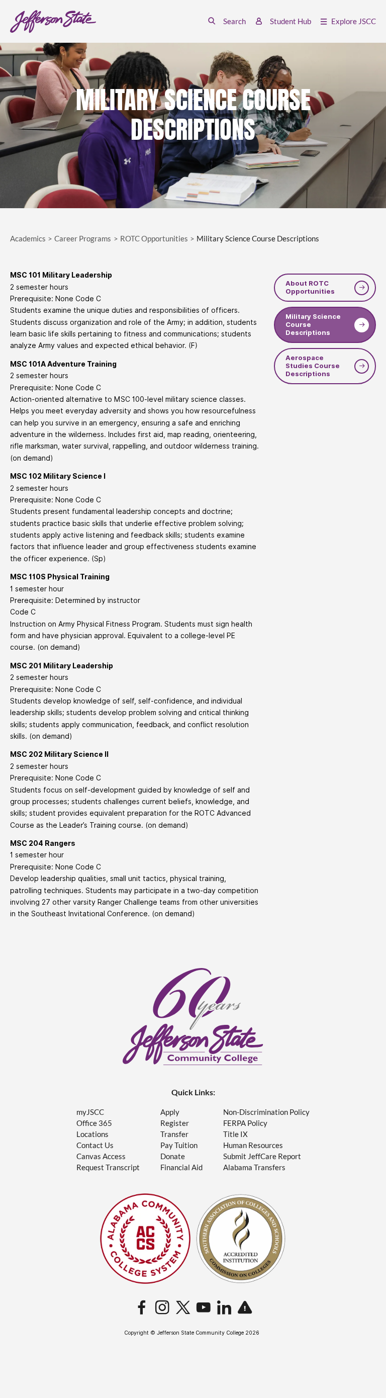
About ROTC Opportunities (310, 287)
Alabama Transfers (254, 1167)
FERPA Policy (245, 1123)
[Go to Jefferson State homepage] (193, 1016)
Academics (28, 238)
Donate (172, 1156)
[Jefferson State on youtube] (204, 1308)
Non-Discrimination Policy (266, 1112)
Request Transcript (108, 1167)
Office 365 (94, 1123)
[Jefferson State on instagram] (162, 1308)
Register (174, 1123)
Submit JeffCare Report (262, 1156)
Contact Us (95, 1145)
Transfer (174, 1134)
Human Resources (253, 1145)
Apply (169, 1112)
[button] (226, 21)
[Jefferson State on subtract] (245, 1308)
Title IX (235, 1134)
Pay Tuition (179, 1145)
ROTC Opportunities (154, 238)
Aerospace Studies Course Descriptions (312, 366)
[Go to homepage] (53, 21)
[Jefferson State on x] (183, 1308)
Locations (92, 1134)
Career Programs (82, 238)
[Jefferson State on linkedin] (224, 1308)
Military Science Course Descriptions (313, 325)
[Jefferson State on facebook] (142, 1308)
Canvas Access (101, 1156)
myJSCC (90, 1112)
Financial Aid (181, 1167)
